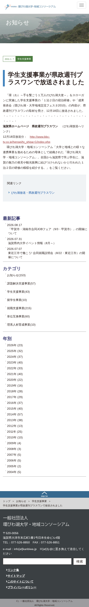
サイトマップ (16, 575)
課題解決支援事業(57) (21, 283)
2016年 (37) (15, 402)
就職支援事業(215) (19, 308)
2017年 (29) (15, 397)
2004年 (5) (14, 472)
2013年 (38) (15, 420)
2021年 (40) (15, 374)
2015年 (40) (15, 408)
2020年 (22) (15, 379)
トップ (6, 501)
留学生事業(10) (17, 300)
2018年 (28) (15, 391)
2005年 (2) (14, 466)
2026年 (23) (15, 345)
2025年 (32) (15, 351)
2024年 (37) (15, 356)
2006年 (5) (14, 460)
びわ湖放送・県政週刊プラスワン (33, 192)
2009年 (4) (14, 443)
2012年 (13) (15, 426)
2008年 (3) (14, 449)
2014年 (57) (15, 414)
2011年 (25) (14, 431)
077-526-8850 (20, 542)
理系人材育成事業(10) (21, 324)
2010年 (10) (15, 437)
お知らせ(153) (16, 275)
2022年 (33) (15, 368)
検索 (79, 561)
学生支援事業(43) (18, 291)
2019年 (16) (15, 385)
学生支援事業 (39, 501)
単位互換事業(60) (18, 316)
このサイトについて (20, 581)
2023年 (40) (15, 362)
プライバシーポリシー (21, 587)
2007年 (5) (14, 454)
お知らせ (21, 501)
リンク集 (13, 570)
